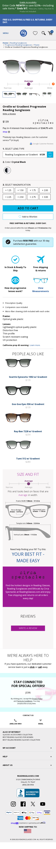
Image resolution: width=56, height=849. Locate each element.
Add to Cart (28, 208)
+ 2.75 (33, 197)
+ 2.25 (8, 197)
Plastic (36, 45)
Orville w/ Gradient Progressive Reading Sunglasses (26, 47)
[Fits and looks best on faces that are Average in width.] (28, 88)
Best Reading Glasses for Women (18, 737)
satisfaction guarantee (24, 243)
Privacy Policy (37, 699)
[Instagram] (13, 806)
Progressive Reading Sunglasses (18, 45)
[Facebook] (23, 806)
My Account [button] (9, 748)
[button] (28, 154)
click (32, 667)
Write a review (28, 628)
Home (5, 43)
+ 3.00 (45, 197)
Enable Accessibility (28, 2)
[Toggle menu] (6, 33)
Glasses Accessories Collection (17, 734)
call (40, 667)
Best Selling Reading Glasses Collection (21, 740)
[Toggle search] (43, 33)
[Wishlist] (35, 33)
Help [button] (5, 756)
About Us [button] (8, 765)
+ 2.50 (21, 197)
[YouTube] (42, 806)
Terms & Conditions (24, 701)
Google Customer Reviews (43, 144)
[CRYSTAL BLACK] (7, 170)
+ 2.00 (45, 190)
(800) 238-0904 (15, 724)
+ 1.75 (33, 190)
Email (40, 724)
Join (28, 692)
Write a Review (9, 114)
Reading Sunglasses (18, 43)
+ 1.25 (8, 190)
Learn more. (35, 345)
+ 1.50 (21, 190)
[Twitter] (33, 806)
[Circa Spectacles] (43, 121)
